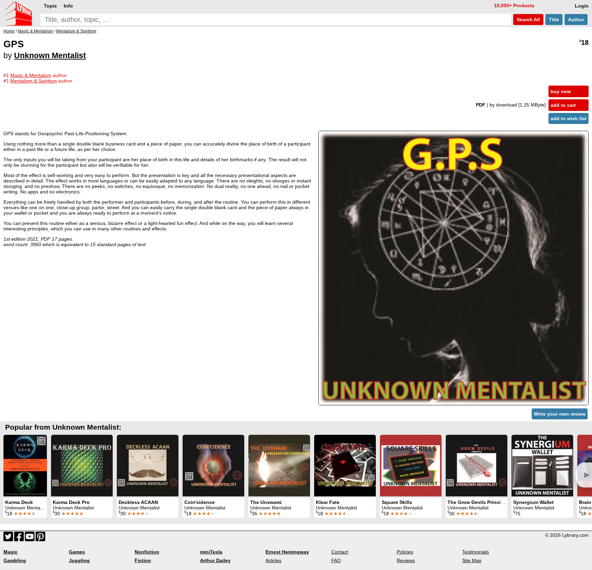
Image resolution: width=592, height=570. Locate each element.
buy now (561, 91)
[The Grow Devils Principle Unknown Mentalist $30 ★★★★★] (476, 465)
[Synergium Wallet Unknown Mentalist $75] (542, 465)
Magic (10, 552)
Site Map (471, 560)
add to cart (563, 105)
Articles (273, 560)
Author (576, 19)
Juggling (79, 560)
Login (582, 6)
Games (77, 552)
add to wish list (569, 118)
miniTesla (211, 552)
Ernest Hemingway (287, 552)
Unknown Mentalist (50, 55)
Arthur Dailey (215, 560)
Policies (405, 552)
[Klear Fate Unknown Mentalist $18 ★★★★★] (345, 465)
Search (527, 19)
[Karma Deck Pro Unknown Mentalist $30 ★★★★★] (82, 465)
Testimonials (475, 552)
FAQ (336, 560)
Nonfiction (147, 552)
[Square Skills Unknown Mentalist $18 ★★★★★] (411, 465)
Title (553, 19)
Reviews (406, 560)
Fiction (143, 560)
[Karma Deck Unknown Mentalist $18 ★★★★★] (25, 465)
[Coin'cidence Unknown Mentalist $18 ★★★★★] (213, 465)
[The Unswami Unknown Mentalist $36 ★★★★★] (279, 465)
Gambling (14, 560)
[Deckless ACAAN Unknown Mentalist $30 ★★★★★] (147, 465)
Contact (339, 552)
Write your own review (559, 414)
